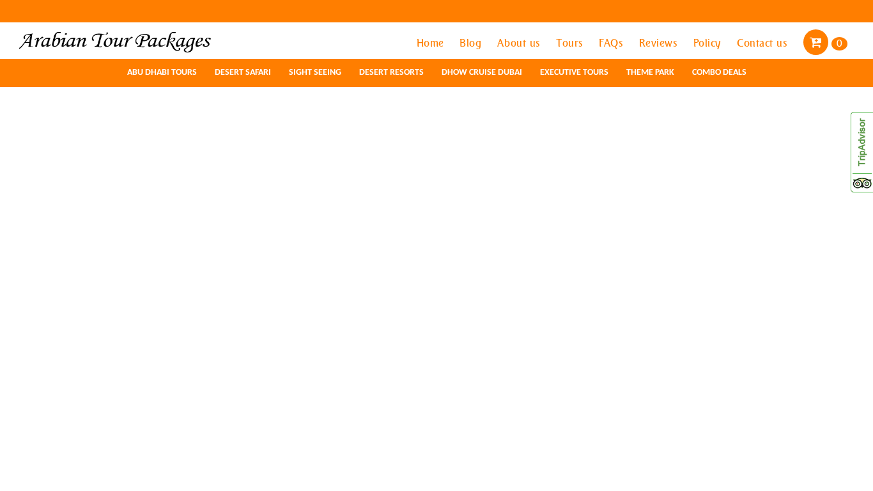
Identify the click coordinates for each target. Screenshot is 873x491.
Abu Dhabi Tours (162, 72)
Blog (472, 42)
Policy (709, 42)
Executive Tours (574, 72)
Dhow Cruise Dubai (482, 72)
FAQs (612, 42)
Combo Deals (719, 72)
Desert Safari (243, 72)
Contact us (764, 42)
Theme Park (650, 72)
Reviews (660, 42)
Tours (571, 42)
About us (520, 42)
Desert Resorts (391, 72)
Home (432, 42)
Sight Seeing (315, 72)
